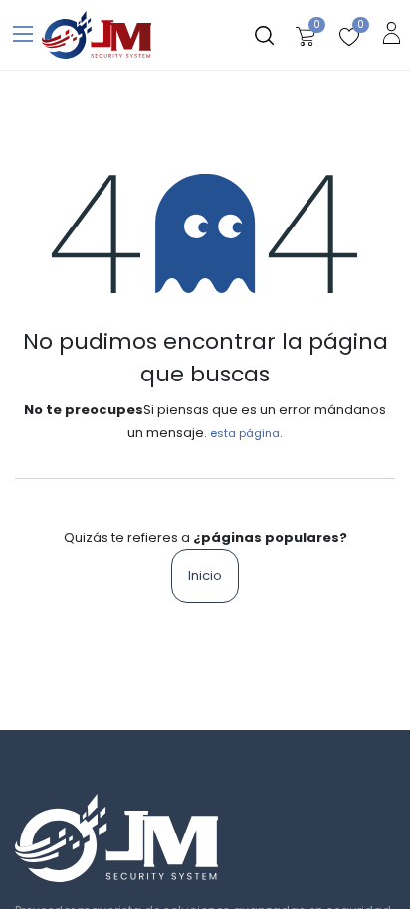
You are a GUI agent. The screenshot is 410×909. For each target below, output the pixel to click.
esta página (245, 433)
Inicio (205, 575)
